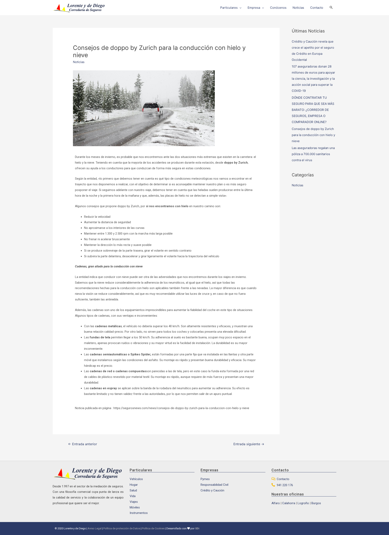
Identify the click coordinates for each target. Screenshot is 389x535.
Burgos (316, 503)
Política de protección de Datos (121, 528)
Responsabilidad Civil (214, 485)
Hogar (134, 485)
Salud (133, 490)
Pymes (205, 479)
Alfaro (275, 503)
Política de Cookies (153, 528)
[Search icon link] (331, 7)
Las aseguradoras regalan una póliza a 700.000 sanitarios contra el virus (313, 154)
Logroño (303, 503)
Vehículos (136, 479)
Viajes (134, 502)
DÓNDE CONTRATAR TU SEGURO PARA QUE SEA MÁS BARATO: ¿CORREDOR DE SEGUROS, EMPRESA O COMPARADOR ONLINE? (313, 110)
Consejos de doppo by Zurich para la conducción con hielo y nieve (313, 135)
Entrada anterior (82, 444)
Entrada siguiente (248, 444)
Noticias (78, 62)
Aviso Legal (95, 528)
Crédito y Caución (212, 490)
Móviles (135, 507)
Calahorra (288, 503)
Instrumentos (139, 513)
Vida (133, 496)
